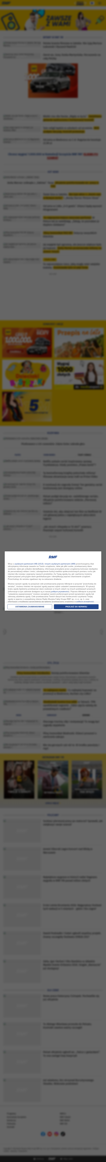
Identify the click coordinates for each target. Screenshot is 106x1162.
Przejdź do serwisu (76, 607)
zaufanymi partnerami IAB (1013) (28, 564)
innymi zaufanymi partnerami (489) (60, 564)
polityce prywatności (60, 591)
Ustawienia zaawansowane (29, 607)
